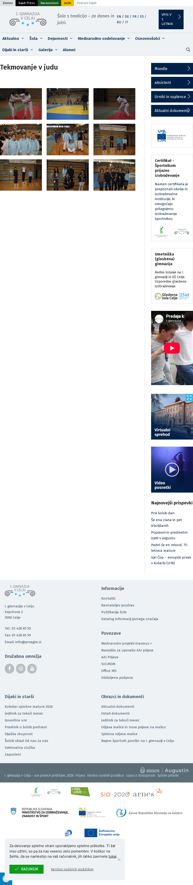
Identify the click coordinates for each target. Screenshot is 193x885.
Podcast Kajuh (86, 3)
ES (142, 16)
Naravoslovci (49, 3)
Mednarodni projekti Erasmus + (126, 643)
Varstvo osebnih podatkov (105, 776)
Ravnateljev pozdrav (117, 605)
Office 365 (109, 671)
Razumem (29, 869)
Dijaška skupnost (19, 734)
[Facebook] (9, 669)
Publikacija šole (114, 612)
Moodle (161, 68)
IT (126, 22)
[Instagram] (20, 669)
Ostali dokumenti (115, 713)
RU (119, 22)
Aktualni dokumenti (172, 110)
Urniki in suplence (170, 97)
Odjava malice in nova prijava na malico (133, 727)
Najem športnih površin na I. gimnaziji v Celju (137, 741)
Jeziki (67, 3)
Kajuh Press (26, 3)
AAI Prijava (109, 657)
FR (135, 16)
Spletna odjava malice (119, 734)
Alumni (69, 49)
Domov (8, 3)
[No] (119, 859)
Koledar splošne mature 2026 (29, 706)
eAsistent (163, 82)
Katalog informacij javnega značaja (129, 619)
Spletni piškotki (168, 776)
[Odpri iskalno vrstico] (188, 50)
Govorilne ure (16, 720)
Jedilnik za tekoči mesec (24, 713)
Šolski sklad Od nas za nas (26, 741)
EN (119, 16)
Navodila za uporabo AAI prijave (127, 650)
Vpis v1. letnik (167, 19)
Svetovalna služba (20, 747)
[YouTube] (32, 669)
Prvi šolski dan (163, 513)
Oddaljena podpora (117, 677)
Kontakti (108, 598)
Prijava (80, 776)
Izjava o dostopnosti (140, 776)
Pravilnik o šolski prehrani (26, 727)
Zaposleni (13, 754)
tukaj (113, 856)
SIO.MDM (108, 664)
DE (127, 16)
